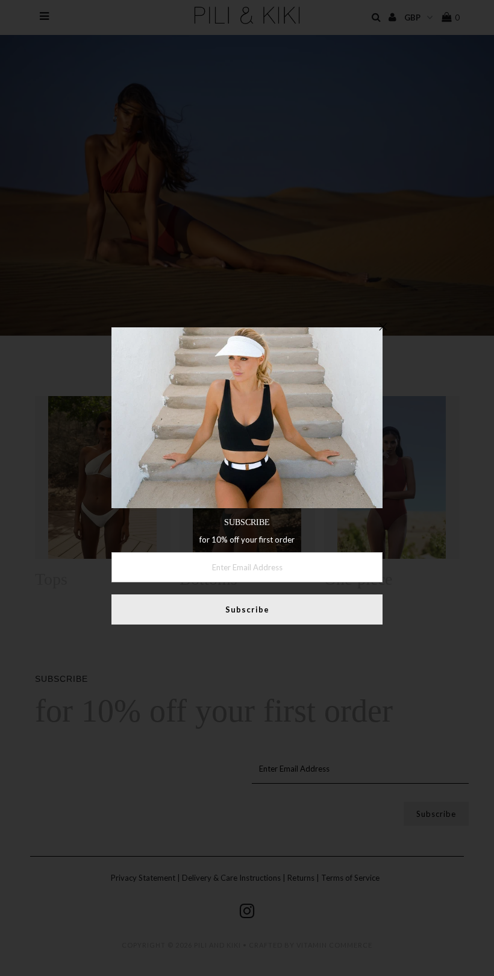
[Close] (383, 327)
